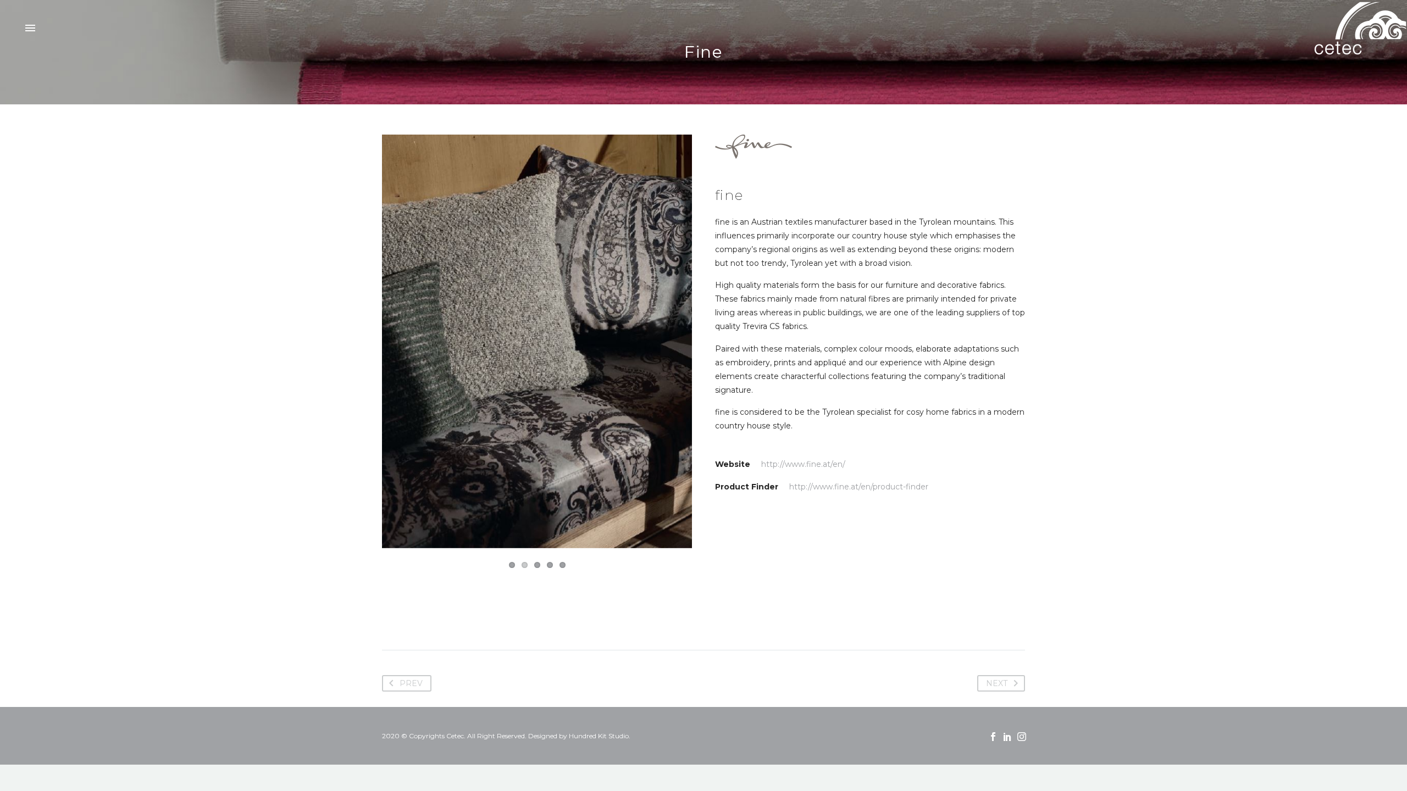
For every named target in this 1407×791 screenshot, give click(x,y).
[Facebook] (993, 736)
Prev (411, 683)
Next (681, 342)
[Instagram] (1021, 736)
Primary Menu (30, 28)
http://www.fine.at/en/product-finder (858, 487)
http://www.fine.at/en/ (803, 464)
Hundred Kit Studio (599, 736)
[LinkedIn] (1007, 736)
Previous (393, 342)
